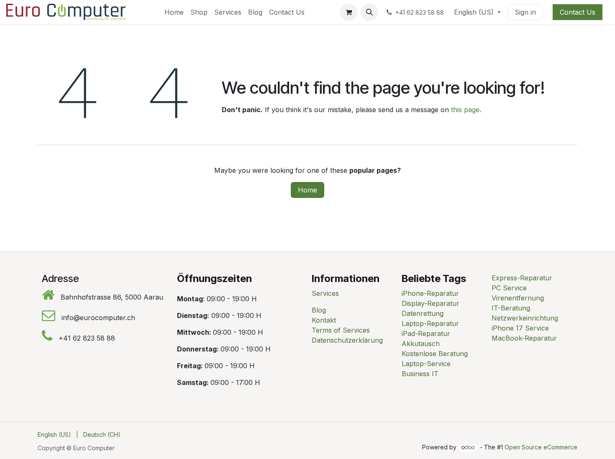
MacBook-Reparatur (524, 338)
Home (307, 190)
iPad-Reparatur (426, 333)
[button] (369, 12)
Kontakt (324, 320)
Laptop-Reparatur (430, 323)
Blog (319, 310)
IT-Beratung (511, 308)
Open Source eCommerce (541, 447)
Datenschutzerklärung (347, 340)
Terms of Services (341, 330)
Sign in (525, 12)
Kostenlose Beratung (435, 353)
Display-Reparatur (430, 303)
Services (325, 293)
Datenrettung (422, 313)
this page (465, 109)
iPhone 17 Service (520, 328)
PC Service (509, 288)
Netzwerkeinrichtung (525, 318)
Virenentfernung (518, 298)
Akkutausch (421, 343)
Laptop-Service (426, 363)
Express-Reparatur (522, 278)
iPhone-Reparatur (430, 293)
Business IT (420, 373)
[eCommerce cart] (348, 12)
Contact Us (577, 12)
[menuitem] (174, 12)
